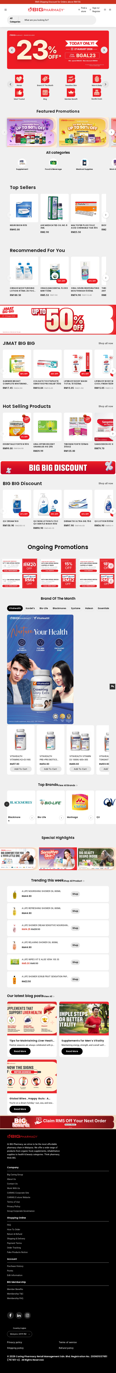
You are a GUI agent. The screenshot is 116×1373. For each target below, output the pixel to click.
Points (10, 1270)
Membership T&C (15, 1294)
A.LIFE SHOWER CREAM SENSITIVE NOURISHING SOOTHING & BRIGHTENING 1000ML (45, 925)
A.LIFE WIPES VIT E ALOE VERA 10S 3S (40, 959)
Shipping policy (15, 1348)
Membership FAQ (15, 1298)
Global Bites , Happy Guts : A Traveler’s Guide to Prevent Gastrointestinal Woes (29, 1098)
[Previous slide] (4, 132)
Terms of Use (13, 1202)
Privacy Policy (13, 1206)
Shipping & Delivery (16, 1238)
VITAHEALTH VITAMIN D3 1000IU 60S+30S (80, 758)
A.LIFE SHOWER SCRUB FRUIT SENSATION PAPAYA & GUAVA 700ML (45, 976)
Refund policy (66, 1348)
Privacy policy (14, 1342)
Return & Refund (14, 1234)
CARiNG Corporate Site (18, 1193)
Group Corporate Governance (21, 1211)
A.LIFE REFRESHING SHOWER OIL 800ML (41, 908)
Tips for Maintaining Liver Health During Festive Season (31, 1040)
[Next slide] (111, 132)
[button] (6, 10)
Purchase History (15, 1266)
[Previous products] (10, 215)
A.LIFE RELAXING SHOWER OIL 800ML (40, 942)
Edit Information (14, 1275)
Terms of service (68, 1342)
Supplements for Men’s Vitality (83, 1040)
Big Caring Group (15, 1174)
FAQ (9, 1225)
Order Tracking (14, 1247)
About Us (11, 1179)
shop (75, 893)
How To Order (13, 1229)
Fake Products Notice (17, 1252)
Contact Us (12, 1183)
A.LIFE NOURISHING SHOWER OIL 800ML (41, 891)
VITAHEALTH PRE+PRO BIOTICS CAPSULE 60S (48, 758)
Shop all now (106, 343)
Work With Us (13, 1188)
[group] (22, 165)
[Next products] (106, 215)
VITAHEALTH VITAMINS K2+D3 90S (20, 758)
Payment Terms (14, 1243)
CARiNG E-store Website (18, 1197)
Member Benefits (15, 1289)
